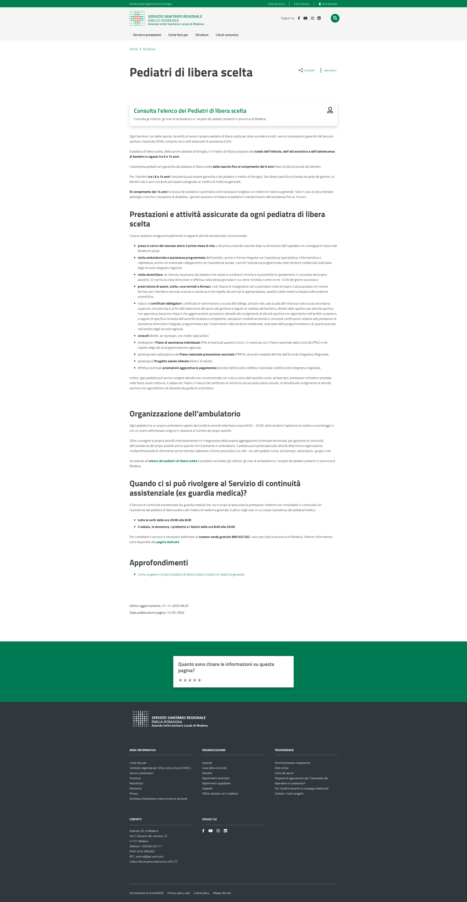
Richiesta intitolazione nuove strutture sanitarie (158, 798)
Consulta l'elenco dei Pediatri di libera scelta (190, 110)
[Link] (169, 18)
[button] (335, 18)
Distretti (207, 773)
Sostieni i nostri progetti (289, 793)
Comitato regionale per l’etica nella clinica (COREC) (160, 768)
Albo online (281, 768)
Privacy (134, 793)
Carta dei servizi (284, 773)
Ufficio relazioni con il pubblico (220, 793)
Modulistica (136, 783)
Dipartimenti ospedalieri (216, 783)
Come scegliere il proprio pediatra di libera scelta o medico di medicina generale (191, 574)
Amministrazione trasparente (292, 763)
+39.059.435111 (151, 846)
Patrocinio (136, 788)
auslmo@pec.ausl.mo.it (150, 856)
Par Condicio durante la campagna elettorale (302, 788)
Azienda (207, 763)
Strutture (135, 778)
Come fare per (138, 763)
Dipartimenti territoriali (215, 778)
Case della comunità (214, 768)
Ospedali (207, 788)
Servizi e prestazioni (141, 773)
